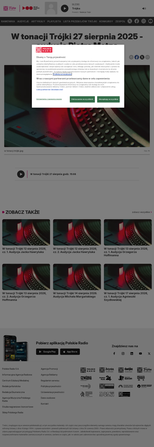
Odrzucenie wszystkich (82, 99)
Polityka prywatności (62, 74)
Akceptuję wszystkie (108, 99)
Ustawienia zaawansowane (49, 99)
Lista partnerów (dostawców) (49, 90)
